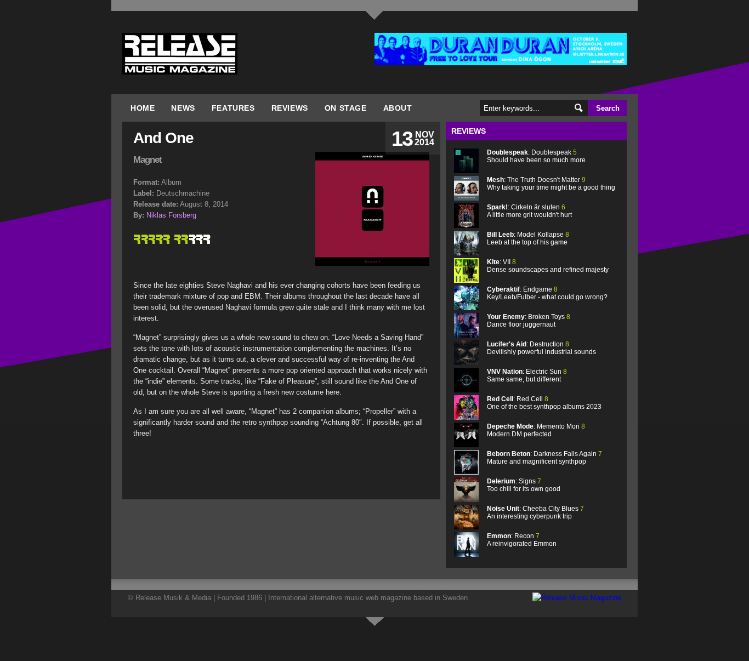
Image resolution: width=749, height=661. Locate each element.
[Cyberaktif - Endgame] (466, 308)
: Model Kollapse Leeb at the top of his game (528, 238)
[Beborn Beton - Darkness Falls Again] (466, 472)
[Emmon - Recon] (466, 554)
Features (233, 108)
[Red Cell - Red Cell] (466, 417)
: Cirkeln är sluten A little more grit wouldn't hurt (529, 211)
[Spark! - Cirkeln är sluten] (466, 225)
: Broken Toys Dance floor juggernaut (528, 320)
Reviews (289, 108)
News (183, 108)
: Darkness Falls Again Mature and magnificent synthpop (544, 457)
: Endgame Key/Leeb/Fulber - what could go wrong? (547, 293)
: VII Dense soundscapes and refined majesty (548, 265)
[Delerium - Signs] (466, 499)
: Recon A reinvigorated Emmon (522, 540)
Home (142, 108)
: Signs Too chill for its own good (523, 485)
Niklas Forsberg (171, 215)
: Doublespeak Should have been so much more (536, 156)
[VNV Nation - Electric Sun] (466, 390)
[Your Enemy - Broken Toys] (466, 335)
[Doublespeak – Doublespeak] (466, 171)
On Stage (346, 108)
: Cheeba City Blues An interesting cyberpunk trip (535, 512)
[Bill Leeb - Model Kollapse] (466, 253)
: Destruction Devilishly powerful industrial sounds (541, 348)
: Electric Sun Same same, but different (527, 375)
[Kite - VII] (466, 280)
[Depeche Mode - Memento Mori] (466, 445)
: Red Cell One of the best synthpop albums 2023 (544, 403)
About (397, 108)
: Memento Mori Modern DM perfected (536, 430)
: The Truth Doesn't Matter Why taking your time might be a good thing (551, 183)
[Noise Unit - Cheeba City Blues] (466, 527)
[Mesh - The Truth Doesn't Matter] (466, 198)
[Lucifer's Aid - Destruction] (466, 362)
